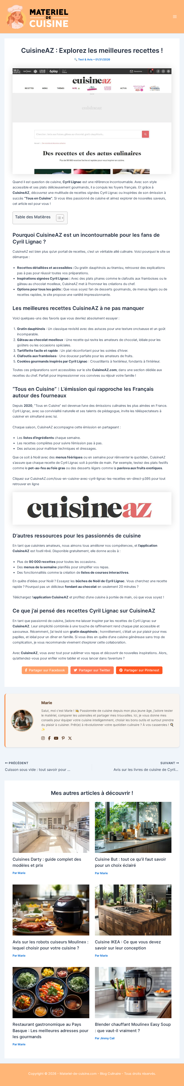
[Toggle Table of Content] (58, 218)
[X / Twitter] (70, 738)
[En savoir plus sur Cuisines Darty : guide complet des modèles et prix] (51, 827)
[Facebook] (49, 738)
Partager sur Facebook (47, 670)
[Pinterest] (63, 738)
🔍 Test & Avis (83, 59)
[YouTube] (56, 738)
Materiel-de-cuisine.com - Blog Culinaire (90, 1074)
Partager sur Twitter (94, 670)
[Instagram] (43, 738)
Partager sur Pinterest (141, 670)
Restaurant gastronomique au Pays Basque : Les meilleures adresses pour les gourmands (50, 1030)
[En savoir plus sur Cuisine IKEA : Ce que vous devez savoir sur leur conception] (133, 910)
